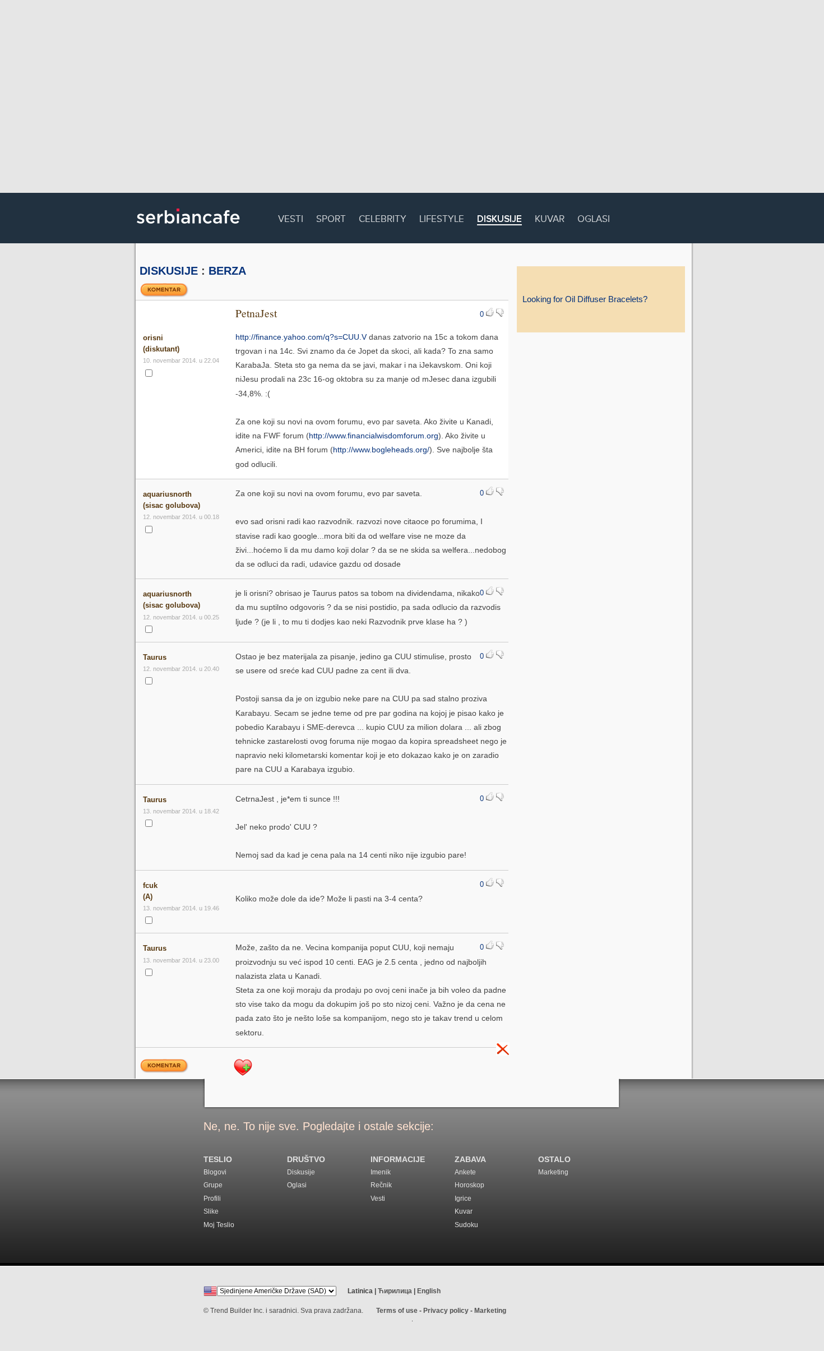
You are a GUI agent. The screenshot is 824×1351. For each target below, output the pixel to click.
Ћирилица (395, 1291)
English (429, 1291)
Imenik (381, 1172)
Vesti (290, 217)
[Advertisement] (412, 98)
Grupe (213, 1185)
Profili (212, 1198)
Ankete (465, 1172)
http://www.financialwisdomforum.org (373, 435)
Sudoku (466, 1225)
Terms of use (397, 1311)
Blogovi (214, 1172)
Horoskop (469, 1185)
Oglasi (593, 217)
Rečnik (381, 1185)
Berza (227, 271)
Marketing (553, 1172)
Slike (211, 1211)
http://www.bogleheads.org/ (381, 449)
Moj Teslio (218, 1225)
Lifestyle (441, 217)
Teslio (217, 1159)
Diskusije (499, 219)
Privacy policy (446, 1311)
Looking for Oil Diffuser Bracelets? (584, 299)
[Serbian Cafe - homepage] (188, 227)
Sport (331, 217)
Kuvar (549, 217)
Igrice (463, 1198)
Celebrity (382, 217)
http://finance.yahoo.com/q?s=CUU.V (301, 336)
